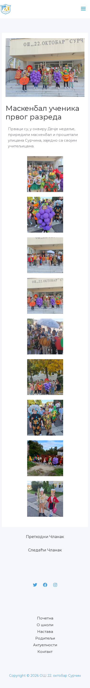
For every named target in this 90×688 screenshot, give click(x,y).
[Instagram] (55, 585)
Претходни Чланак (45, 536)
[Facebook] (45, 585)
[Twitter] (35, 585)
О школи (45, 625)
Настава (45, 631)
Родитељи (45, 638)
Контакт (45, 651)
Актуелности (45, 645)
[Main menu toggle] (83, 8)
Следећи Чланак (45, 550)
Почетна (45, 618)
